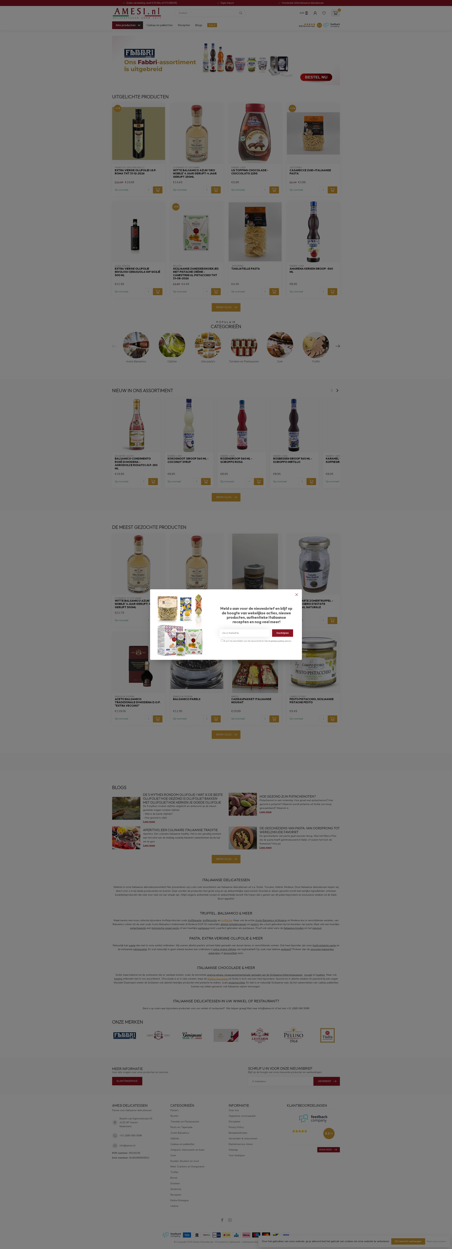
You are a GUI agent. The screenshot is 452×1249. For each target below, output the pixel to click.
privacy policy (277, 641)
